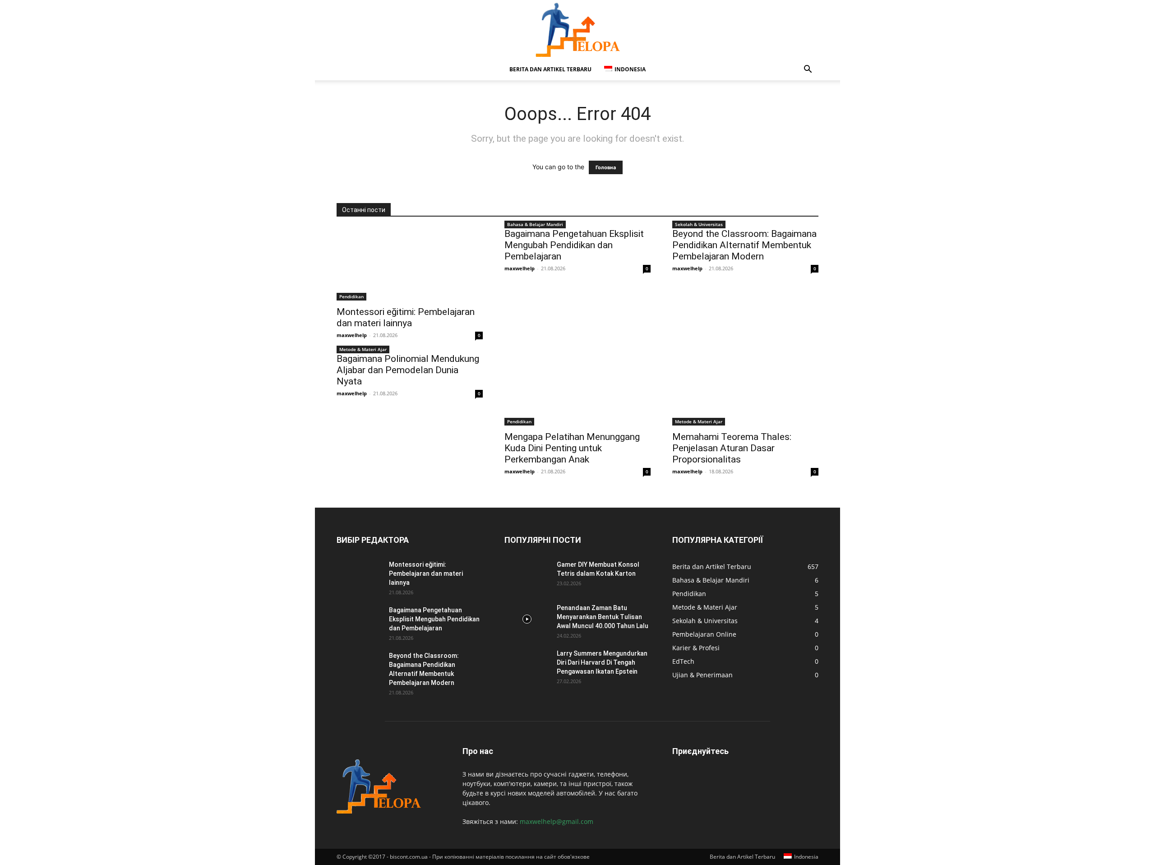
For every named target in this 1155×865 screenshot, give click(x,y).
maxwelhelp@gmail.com (556, 821)
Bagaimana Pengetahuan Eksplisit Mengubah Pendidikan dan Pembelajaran (574, 245)
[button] (807, 70)
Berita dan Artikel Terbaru (550, 69)
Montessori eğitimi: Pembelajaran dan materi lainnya (406, 317)
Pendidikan (351, 296)
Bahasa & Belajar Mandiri (535, 224)
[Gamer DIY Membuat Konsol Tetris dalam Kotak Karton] (527, 576)
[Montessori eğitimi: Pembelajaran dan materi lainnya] (410, 264)
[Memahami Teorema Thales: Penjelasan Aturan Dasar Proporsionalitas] (745, 389)
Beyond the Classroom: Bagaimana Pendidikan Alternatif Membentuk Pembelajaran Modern (744, 245)
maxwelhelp (352, 335)
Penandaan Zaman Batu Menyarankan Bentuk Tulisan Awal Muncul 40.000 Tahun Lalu (602, 616)
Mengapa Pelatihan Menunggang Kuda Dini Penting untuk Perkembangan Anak (572, 448)
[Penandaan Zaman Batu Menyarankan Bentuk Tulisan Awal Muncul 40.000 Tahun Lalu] (527, 619)
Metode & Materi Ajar (363, 349)
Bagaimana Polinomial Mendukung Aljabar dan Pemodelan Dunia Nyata (408, 370)
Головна (606, 167)
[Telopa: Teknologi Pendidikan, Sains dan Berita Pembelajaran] (577, 30)
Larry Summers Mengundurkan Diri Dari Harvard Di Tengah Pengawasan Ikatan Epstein (602, 662)
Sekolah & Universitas (699, 224)
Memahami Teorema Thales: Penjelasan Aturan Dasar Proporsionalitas (731, 448)
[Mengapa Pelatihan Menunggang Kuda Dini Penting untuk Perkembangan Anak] (577, 389)
